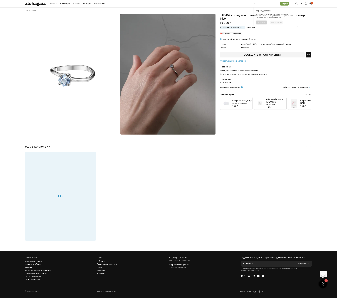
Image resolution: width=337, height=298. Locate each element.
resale (100, 267)
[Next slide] (309, 94)
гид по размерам (33, 276)
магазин (28, 267)
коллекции (65, 3)
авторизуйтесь (230, 39)
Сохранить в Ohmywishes (231, 33)
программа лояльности (35, 273)
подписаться (304, 263)
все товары (30, 10)
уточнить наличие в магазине (233, 61)
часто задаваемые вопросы (38, 270)
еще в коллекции (37, 147)
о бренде (101, 261)
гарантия (226, 82)
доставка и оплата (33, 261)
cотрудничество (32, 279)
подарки (87, 3)
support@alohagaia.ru (179, 265)
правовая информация (106, 291)
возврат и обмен (33, 264)
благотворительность (107, 264)
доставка (227, 79)
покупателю (99, 3)
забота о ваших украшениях (296, 87)
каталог (53, 3)
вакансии (101, 270)
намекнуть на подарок (230, 87)
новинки (76, 3)
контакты (101, 273)
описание (226, 66)
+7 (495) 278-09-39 (178, 257)
